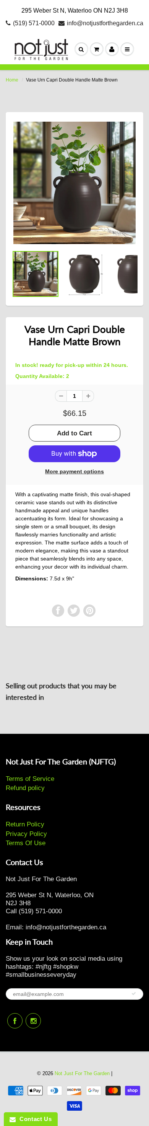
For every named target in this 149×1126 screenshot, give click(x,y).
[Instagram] (33, 1020)
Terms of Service (30, 778)
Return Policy (25, 824)
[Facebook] (15, 1020)
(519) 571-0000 (34, 23)
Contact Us (34, 1119)
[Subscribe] (133, 993)
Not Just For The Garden (82, 1073)
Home (12, 80)
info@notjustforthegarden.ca (105, 23)
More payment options (74, 471)
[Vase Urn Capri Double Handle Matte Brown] (74, 183)
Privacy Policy (26, 834)
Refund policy (25, 788)
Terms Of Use (25, 843)
